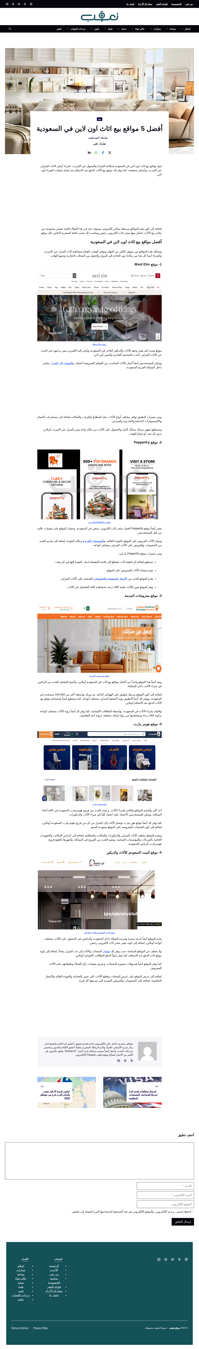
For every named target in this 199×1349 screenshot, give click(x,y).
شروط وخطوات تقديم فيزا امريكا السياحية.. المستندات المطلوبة (143, 1095)
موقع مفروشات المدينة (99, 676)
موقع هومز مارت (99, 804)
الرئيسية (54, 1265)
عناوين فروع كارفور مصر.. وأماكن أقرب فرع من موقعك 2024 (55, 1095)
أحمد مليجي (93, 137)
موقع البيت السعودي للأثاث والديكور (99, 932)
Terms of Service (19, 1328)
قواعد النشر (162, 4)
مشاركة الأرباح (145, 4)
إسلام (187, 28)
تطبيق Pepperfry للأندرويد (99, 522)
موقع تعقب (174, 1328)
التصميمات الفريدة (93, 541)
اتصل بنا (130, 4)
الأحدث (54, 1270)
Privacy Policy (40, 1328)
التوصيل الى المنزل (62, 363)
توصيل (106, 951)
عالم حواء (140, 28)
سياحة (173, 28)
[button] (8, 29)
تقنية (110, 28)
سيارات (157, 28)
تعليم (59, 28)
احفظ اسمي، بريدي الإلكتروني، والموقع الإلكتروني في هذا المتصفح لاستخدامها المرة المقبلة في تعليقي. (131, 1211)
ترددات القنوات (77, 28)
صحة (123, 28)
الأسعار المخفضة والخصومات (110, 578)
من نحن (189, 4)
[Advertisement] (99, 202)
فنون (96, 28)
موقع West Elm (99, 344)
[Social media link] (31, 4)
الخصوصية (176, 4)
